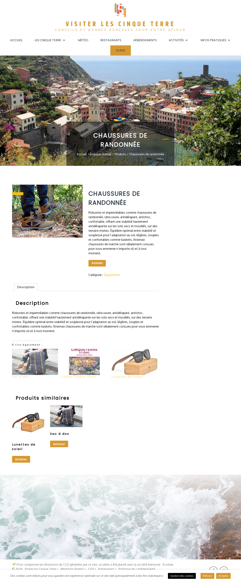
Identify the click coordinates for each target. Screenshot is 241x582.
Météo (83, 40)
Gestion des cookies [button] (182, 575)
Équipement (112, 275)
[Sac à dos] (35, 362)
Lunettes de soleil (127, 376)
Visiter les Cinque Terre (120, 24)
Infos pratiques (213, 40)
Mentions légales (72, 569)
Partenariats (106, 569)
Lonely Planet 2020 (79, 376)
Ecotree (168, 564)
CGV (91, 569)
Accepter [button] (223, 575)
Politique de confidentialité (137, 569)
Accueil (16, 40)
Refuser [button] (207, 575)
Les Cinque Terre (48, 40)
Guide (120, 50)
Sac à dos (20, 376)
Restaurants (110, 40)
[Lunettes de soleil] (135, 362)
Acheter (97, 263)
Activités (176, 40)
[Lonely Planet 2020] (85, 362)
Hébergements (145, 40)
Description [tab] (25, 287)
